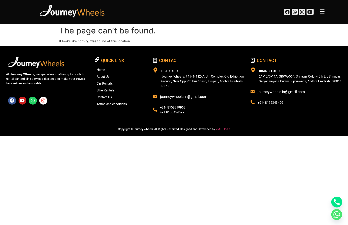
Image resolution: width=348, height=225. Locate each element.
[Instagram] (43, 101)
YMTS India (223, 129)
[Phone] (336, 202)
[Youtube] (23, 101)
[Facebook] (12, 101)
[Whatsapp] (33, 101)
